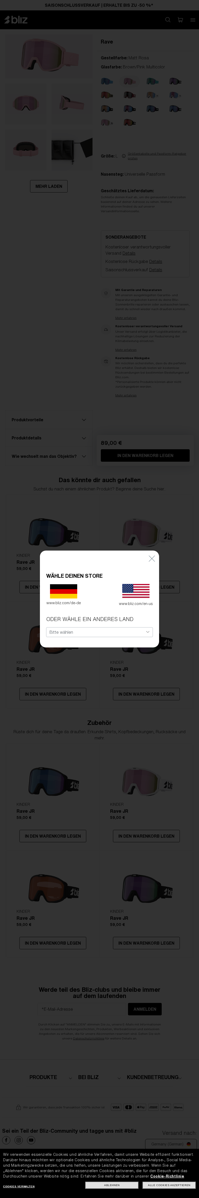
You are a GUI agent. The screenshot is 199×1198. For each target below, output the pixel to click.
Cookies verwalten (18, 1186)
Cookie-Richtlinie (167, 1176)
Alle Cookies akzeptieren (169, 1185)
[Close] (152, 558)
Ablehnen (112, 1185)
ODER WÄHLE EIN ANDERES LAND (89, 619)
